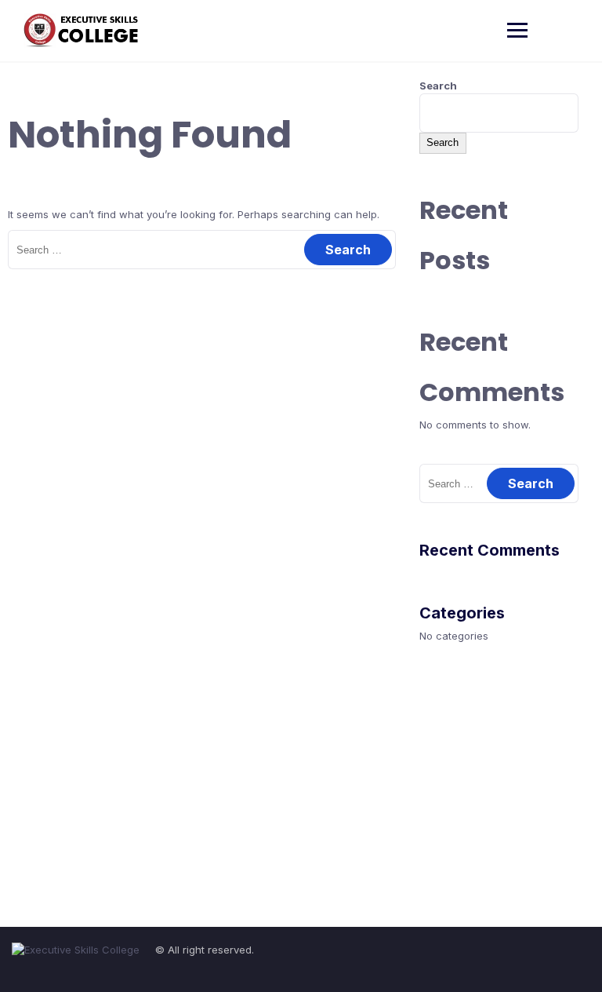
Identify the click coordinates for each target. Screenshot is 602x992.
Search (438, 85)
